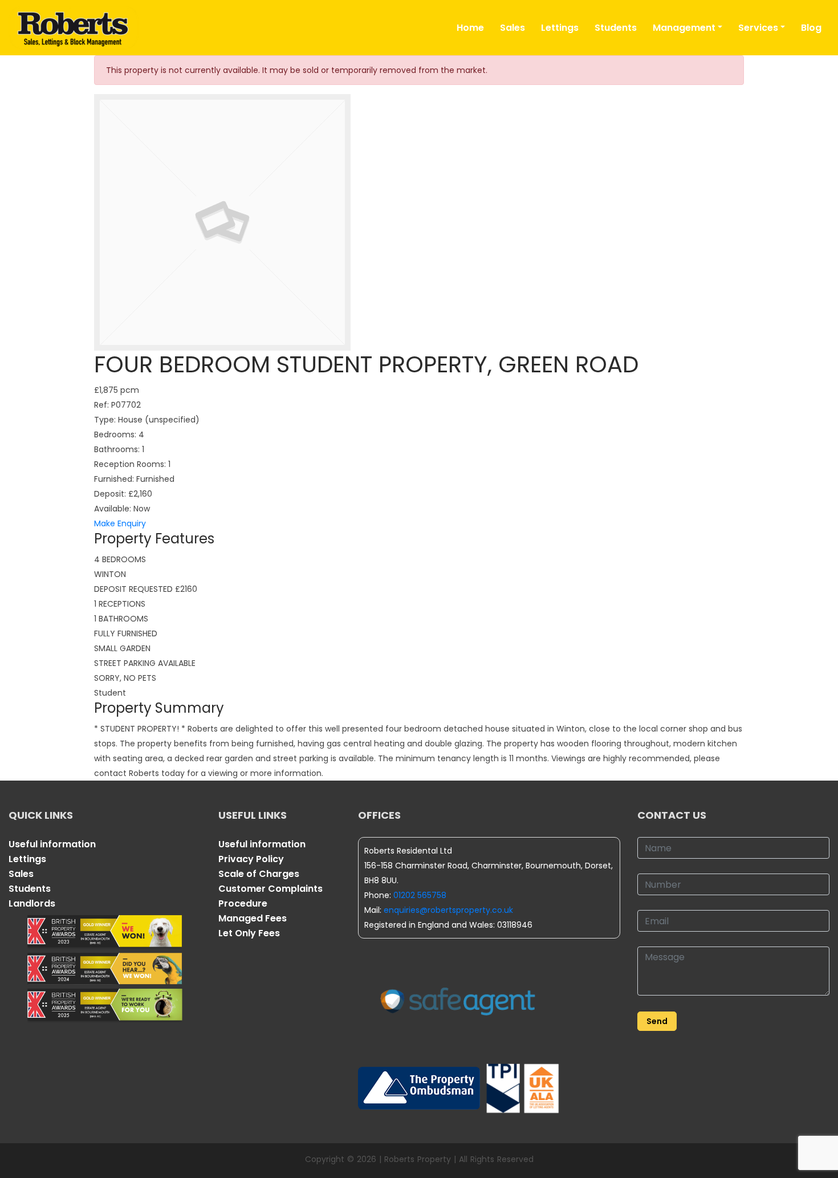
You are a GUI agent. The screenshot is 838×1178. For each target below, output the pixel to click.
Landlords (32, 903)
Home (470, 27)
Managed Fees (252, 918)
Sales (512, 27)
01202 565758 (419, 895)
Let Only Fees (249, 933)
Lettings (560, 27)
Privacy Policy (251, 859)
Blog (811, 27)
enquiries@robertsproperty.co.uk (448, 910)
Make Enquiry (120, 523)
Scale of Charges (258, 873)
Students (616, 27)
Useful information (52, 844)
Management (684, 27)
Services (758, 27)
